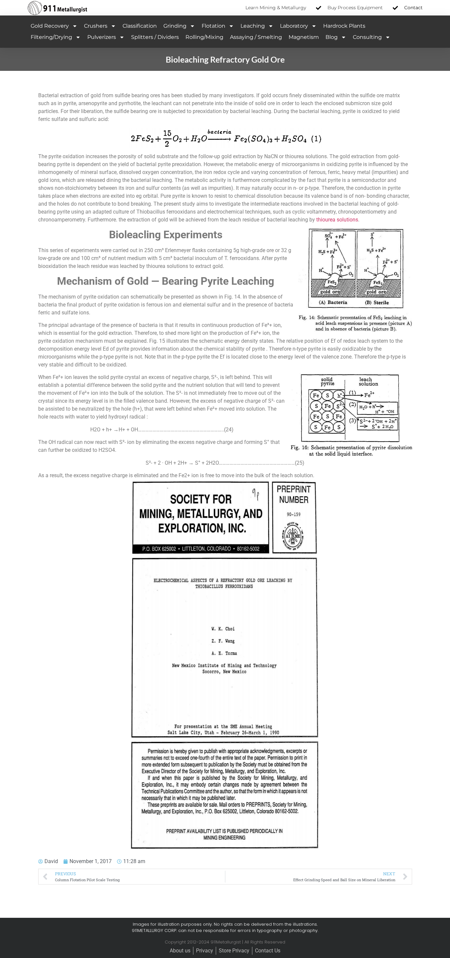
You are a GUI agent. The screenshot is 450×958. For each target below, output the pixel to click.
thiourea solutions (336, 220)
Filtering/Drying (51, 37)
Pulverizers (101, 37)
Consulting (367, 37)
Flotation (213, 26)
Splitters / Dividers (155, 37)
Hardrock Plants (344, 26)
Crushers (95, 26)
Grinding (174, 26)
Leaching (252, 26)
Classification (140, 26)
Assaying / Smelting (256, 37)
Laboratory (294, 26)
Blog (331, 37)
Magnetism (304, 37)
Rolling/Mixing (204, 37)
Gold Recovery (50, 26)
